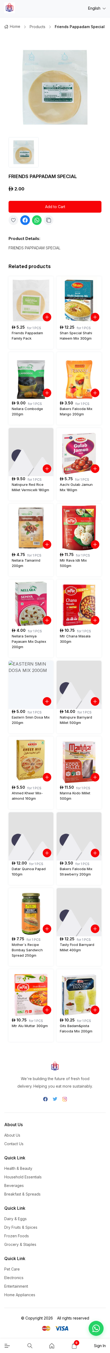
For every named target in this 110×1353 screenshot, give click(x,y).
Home (15, 26)
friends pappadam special (80, 26)
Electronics (13, 1277)
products (37, 26)
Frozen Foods (16, 1236)
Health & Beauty (18, 1168)
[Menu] (7, 1346)
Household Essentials (23, 1177)
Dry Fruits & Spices (20, 1227)
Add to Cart (55, 206)
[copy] (48, 220)
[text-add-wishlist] (13, 220)
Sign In (100, 1345)
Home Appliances (19, 1294)
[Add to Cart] (47, 317)
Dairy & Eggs (15, 1218)
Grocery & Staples (20, 1244)
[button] (96, 1328)
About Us (12, 1135)
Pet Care (12, 1269)
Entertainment (16, 1286)
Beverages (14, 1185)
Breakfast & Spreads (22, 1194)
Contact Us (13, 1143)
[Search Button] (30, 1345)
